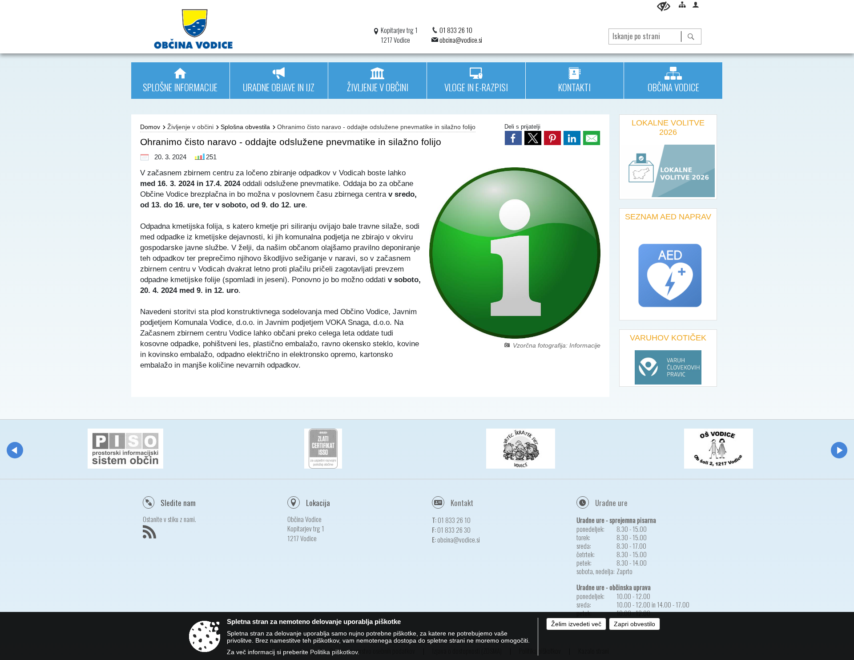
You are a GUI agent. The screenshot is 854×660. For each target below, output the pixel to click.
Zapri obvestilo (634, 624)
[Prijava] (695, 4)
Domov (150, 126)
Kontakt (462, 502)
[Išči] (691, 36)
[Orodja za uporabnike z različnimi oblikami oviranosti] (663, 6)
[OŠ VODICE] (718, 449)
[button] (15, 450)
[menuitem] (180, 80)
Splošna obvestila (245, 126)
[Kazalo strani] (682, 4)
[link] (513, 138)
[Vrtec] (520, 449)
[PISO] (125, 449)
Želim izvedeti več (576, 624)
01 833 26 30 (454, 529)
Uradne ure (611, 502)
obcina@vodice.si (460, 40)
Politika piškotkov (334, 652)
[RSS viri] (150, 534)
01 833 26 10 (455, 30)
